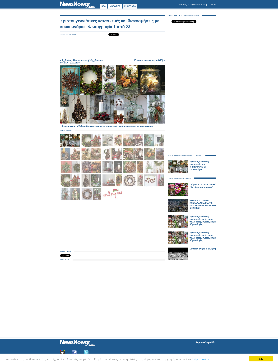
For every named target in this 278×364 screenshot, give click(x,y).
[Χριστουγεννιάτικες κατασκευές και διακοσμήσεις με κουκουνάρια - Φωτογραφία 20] (154, 186)
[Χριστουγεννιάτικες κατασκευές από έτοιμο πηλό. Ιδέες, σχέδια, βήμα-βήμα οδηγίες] (178, 227)
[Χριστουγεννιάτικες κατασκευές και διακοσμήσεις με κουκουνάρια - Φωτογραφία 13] (112, 173)
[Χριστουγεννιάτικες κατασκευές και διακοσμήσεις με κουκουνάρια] (178, 172)
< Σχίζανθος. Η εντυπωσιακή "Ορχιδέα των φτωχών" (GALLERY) (81, 61)
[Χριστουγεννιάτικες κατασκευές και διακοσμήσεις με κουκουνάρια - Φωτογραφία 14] (133, 173)
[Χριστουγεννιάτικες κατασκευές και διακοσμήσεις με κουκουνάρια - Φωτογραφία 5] (154, 146)
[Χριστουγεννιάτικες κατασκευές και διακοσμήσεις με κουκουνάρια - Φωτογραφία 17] (91, 186)
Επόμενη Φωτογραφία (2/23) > (149, 60)
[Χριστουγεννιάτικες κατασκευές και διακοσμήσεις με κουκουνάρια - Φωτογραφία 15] (154, 173)
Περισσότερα (201, 359)
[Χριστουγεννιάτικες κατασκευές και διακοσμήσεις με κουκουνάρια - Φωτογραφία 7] (91, 159)
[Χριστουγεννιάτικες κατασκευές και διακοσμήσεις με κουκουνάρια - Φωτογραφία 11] (70, 173)
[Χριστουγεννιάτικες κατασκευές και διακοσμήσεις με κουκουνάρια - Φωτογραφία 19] (133, 186)
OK (261, 359)
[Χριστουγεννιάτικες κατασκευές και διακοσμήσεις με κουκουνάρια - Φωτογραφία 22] (91, 199)
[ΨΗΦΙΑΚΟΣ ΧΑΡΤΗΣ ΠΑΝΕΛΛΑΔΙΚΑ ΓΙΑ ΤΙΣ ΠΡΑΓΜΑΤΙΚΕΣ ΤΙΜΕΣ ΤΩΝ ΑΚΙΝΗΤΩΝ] (178, 211)
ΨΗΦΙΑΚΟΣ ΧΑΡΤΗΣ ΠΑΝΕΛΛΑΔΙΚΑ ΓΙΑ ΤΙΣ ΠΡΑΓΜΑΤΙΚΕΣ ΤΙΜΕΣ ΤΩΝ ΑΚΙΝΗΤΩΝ (203, 204)
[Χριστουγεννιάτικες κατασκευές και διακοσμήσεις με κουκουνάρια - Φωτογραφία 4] (133, 146)
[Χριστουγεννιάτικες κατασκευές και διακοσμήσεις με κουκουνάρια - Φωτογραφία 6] (70, 159)
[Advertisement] (112, 48)
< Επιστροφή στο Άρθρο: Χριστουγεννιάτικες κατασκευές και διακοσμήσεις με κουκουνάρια (106, 126)
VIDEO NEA (115, 6)
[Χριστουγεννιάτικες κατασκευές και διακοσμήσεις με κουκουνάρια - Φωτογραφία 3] (112, 146)
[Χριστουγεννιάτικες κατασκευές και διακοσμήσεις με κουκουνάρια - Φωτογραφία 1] (70, 146)
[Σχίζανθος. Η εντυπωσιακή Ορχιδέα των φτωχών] (178, 195)
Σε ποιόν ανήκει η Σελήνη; (203, 249)
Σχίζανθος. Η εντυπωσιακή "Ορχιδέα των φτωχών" (203, 185)
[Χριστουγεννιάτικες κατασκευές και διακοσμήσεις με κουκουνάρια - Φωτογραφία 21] (70, 199)
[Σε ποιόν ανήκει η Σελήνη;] (178, 259)
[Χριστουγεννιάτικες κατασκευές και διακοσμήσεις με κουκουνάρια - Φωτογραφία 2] (91, 146)
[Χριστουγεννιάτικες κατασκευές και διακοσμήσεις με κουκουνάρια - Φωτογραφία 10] (154, 159)
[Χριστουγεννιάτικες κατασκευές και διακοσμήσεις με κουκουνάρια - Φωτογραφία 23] (112, 199)
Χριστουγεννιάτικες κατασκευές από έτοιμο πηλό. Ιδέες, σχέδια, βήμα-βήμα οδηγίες (203, 220)
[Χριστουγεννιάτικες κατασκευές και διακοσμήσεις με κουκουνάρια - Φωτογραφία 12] (91, 173)
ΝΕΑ (104, 6)
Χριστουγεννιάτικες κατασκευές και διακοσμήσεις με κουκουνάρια (199, 165)
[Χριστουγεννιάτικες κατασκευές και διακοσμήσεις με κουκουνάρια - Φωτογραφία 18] (112, 186)
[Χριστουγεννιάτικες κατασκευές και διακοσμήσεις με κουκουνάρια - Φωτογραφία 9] (133, 159)
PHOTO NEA (130, 6)
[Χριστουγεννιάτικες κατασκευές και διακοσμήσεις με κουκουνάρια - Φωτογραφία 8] (112, 159)
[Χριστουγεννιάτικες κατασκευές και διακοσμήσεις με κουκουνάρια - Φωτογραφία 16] (70, 186)
